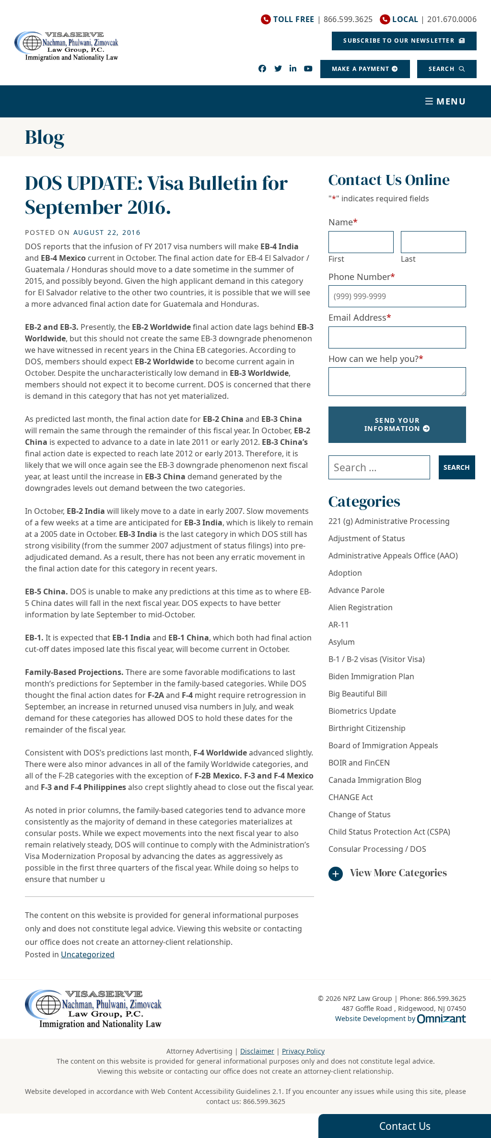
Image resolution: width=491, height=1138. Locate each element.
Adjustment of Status (366, 538)
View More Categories (398, 873)
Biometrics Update (362, 711)
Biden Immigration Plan (371, 676)
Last (408, 259)
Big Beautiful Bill (357, 693)
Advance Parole (356, 590)
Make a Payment (361, 69)
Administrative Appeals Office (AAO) (393, 555)
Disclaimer (257, 1051)
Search (442, 69)
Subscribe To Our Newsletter (399, 40)
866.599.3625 (264, 1101)
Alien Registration (360, 607)
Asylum (341, 642)
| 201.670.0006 (434, 19)
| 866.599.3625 (323, 19)
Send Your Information (392, 424)
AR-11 (338, 624)
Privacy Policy (303, 1051)
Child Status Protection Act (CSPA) (389, 831)
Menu (451, 101)
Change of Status (359, 814)
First (336, 259)
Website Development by (400, 1018)
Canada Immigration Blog (374, 780)
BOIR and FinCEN (359, 762)
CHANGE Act (350, 797)
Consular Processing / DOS (377, 849)
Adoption (345, 573)
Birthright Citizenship (367, 728)
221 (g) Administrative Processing (389, 521)
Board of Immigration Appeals (383, 745)
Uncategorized (88, 954)
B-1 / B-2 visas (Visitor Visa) (376, 659)
